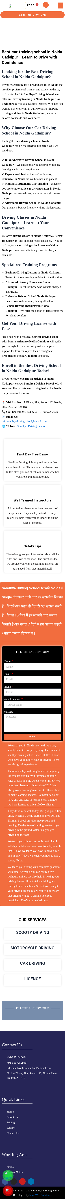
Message (9, 711)
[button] (60, 5)
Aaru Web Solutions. (40, 1195)
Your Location (12, 699)
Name (7, 661)
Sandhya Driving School (31, 426)
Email (7, 673)
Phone (8, 686)
